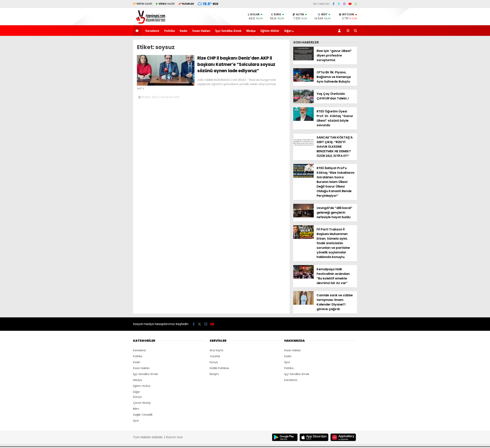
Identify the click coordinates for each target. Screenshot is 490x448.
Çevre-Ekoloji (141, 403)
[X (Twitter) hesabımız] (338, 4)
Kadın (183, 30)
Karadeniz (152, 30)
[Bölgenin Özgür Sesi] (149, 23)
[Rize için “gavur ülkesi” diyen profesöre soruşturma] (303, 59)
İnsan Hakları (201, 30)
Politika (169, 30)
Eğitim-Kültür (270, 30)
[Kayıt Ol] (340, 30)
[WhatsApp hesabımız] (356, 4)
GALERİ (144, 3)
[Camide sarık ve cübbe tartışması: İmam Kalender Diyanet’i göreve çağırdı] (303, 304)
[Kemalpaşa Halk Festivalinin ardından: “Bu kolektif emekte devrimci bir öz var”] (303, 278)
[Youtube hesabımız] (350, 4)
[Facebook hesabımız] (333, 4)
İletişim (214, 374)
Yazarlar (215, 356)
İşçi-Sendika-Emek (228, 30)
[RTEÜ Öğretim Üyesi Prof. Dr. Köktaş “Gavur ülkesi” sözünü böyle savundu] (303, 120)
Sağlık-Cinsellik (143, 415)
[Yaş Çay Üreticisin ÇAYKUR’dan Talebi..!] (303, 102)
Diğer (288, 30)
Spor (136, 421)
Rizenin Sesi (174, 437)
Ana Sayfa (216, 350)
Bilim (136, 409)
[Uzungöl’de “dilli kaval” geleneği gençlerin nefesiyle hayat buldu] (303, 216)
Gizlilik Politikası (219, 368)
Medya (251, 30)
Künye (214, 362)
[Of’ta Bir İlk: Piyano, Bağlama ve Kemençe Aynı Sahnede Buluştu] (303, 81)
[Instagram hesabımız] (344, 4)
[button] (138, 30)
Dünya (137, 397)
